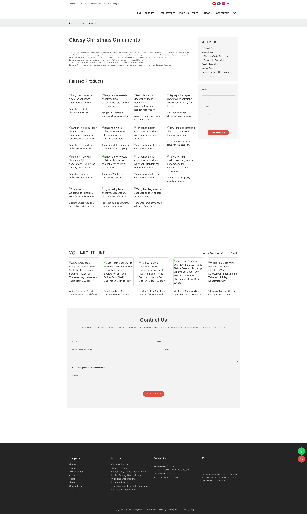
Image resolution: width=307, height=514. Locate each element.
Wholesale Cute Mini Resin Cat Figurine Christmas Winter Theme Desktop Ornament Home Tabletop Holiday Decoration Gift (221, 293)
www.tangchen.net (165, 509)
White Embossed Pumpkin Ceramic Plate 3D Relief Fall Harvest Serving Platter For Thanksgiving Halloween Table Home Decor (83, 293)
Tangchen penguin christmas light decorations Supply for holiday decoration (83, 176)
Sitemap (178, 509)
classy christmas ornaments (90, 23)
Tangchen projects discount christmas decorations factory (79, 111)
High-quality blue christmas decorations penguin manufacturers (115, 205)
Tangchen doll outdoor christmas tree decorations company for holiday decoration (82, 147)
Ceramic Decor (208, 253)
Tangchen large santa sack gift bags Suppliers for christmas (148, 205)
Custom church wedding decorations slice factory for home (81, 205)
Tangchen (73, 23)
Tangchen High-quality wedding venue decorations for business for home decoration (179, 179)
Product (234, 253)
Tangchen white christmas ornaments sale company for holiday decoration (115, 147)
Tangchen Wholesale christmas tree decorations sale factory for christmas (115, 114)
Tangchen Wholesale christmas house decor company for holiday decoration (113, 176)
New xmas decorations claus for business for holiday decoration (178, 143)
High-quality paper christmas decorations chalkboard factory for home (178, 114)
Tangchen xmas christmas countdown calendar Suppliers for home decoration (147, 176)
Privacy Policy (188, 509)
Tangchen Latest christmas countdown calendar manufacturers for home (148, 147)
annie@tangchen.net (167, 473)
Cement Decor (222, 253)
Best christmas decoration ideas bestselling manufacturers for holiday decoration (147, 118)
